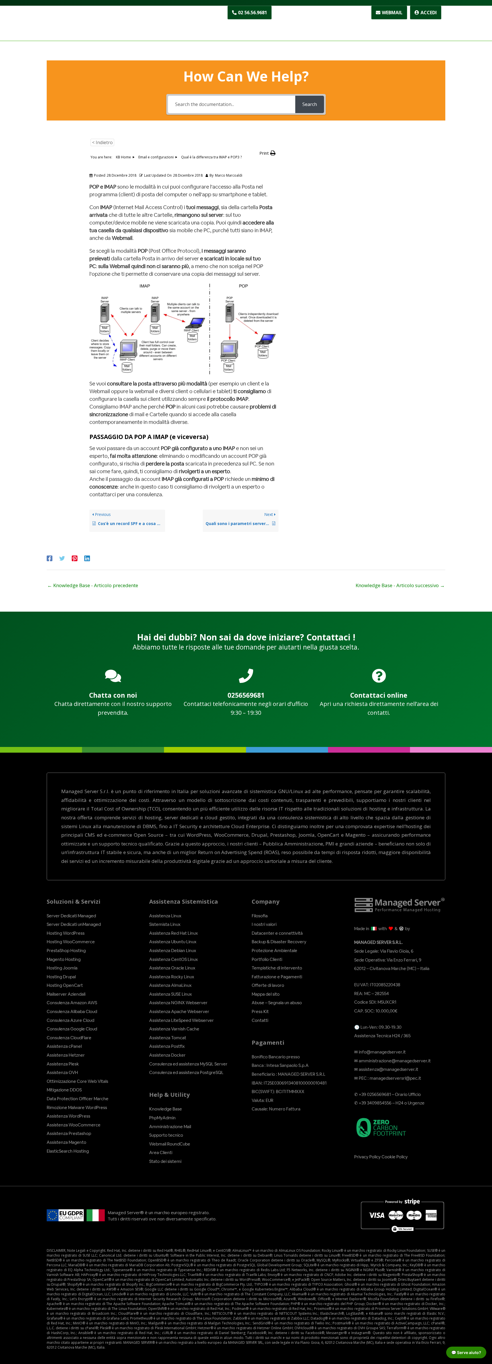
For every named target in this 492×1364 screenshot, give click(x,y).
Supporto (319, 12)
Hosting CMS (279, 26)
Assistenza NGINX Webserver (178, 1002)
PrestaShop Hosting (66, 950)
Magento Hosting (64, 959)
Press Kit (260, 1011)
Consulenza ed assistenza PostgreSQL (186, 1072)
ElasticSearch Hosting (68, 1151)
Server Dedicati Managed (71, 915)
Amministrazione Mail (170, 1126)
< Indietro (102, 142)
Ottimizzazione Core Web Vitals (77, 1081)
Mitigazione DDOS (64, 1090)
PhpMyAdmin (162, 1117)
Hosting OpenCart (65, 985)
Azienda (287, 12)
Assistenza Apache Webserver (179, 1011)
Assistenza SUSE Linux (170, 994)
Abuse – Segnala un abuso (277, 1002)
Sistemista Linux (165, 924)
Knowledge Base (165, 1109)
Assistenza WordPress (68, 1116)
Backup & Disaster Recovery (279, 941)
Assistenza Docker (167, 1055)
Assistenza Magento (66, 1142)
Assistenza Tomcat (167, 1037)
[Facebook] (49, 558)
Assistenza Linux (165, 915)
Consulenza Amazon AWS (72, 1002)
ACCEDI (429, 12)
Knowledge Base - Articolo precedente (92, 585)
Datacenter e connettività (277, 933)
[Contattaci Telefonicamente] (246, 676)
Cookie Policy (395, 1156)
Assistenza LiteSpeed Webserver (181, 1020)
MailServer (428, 26)
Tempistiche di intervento (277, 968)
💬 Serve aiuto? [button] (466, 1352)
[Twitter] (62, 558)
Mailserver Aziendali (66, 994)
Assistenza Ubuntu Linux (172, 941)
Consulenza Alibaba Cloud (72, 1011)
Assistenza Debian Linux (172, 950)
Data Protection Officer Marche (77, 1098)
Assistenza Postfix (167, 1046)
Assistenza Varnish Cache (174, 1029)
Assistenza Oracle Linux (172, 968)
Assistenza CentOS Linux (173, 959)
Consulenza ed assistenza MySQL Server (188, 1064)
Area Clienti (160, 1152)
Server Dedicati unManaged (74, 924)
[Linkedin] (87, 558)
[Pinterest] (74, 558)
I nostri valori (264, 924)
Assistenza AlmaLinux (170, 985)
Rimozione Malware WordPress (77, 1107)
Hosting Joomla (62, 968)
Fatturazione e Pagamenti (277, 976)
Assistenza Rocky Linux (171, 976)
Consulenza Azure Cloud (70, 1020)
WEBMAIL (392, 12)
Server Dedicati (381, 26)
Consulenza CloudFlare (69, 1037)
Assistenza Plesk (63, 1064)
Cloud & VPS (332, 26)
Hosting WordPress (66, 933)
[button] (267, 153)
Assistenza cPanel (64, 1046)
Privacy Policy (367, 1156)
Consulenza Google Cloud (72, 1029)
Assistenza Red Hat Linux (173, 933)
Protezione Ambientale (274, 950)
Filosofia (260, 915)
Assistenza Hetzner (66, 1055)
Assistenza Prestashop (69, 1133)
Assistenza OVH (62, 1072)
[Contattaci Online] (379, 676)
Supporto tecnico (166, 1135)
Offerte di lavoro (268, 985)
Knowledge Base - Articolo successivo (400, 585)
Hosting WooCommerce (71, 941)
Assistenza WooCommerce (74, 1125)
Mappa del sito (266, 994)
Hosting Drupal (61, 976)
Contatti (351, 12)
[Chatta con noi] (113, 676)
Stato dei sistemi (165, 1161)
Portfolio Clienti (267, 959)
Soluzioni (238, 26)
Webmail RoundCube (169, 1144)
